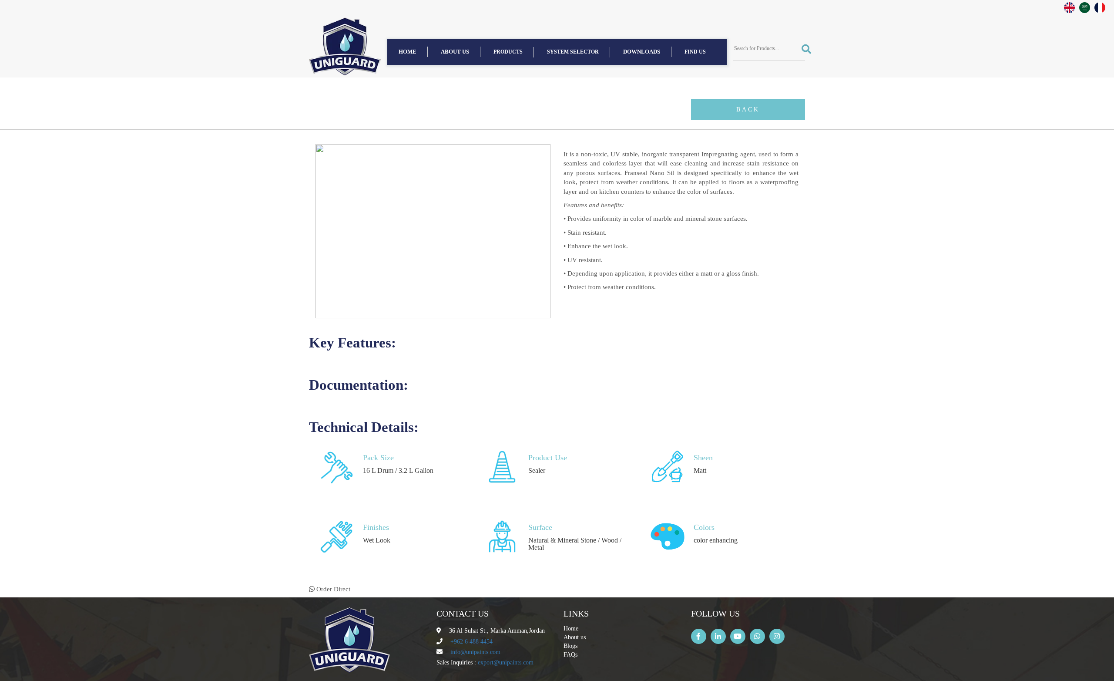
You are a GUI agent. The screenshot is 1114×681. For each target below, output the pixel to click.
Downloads (641, 51)
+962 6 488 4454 (471, 641)
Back (748, 109)
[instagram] (777, 636)
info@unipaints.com (475, 652)
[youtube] (737, 636)
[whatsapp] (757, 636)
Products (508, 52)
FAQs (570, 654)
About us (455, 51)
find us (695, 52)
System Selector (573, 52)
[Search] (803, 49)
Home (407, 51)
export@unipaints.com (506, 662)
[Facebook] (698, 636)
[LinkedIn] (718, 636)
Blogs (570, 646)
